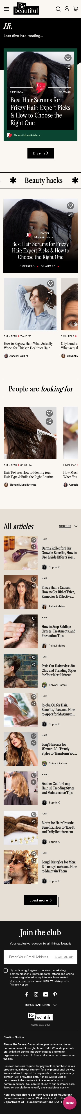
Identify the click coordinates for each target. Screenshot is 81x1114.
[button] (68, 57)
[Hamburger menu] (6, 8)
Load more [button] (38, 900)
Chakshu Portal (46, 1098)
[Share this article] (50, 292)
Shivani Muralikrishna (27, 135)
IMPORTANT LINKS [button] (37, 1005)
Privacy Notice (19, 984)
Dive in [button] (39, 153)
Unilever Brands (20, 981)
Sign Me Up (64, 957)
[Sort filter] (75, 526)
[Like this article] (50, 283)
